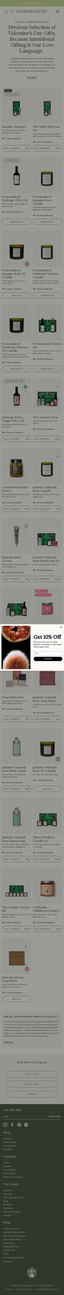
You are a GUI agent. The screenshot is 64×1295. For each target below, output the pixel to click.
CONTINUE (48, 659)
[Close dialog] (61, 627)
